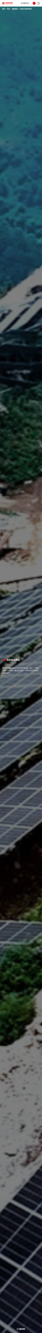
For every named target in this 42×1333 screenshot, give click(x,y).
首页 (3, 9)
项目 (8, 9)
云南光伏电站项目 (26, 9)
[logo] (7, 3)
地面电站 (15, 9)
